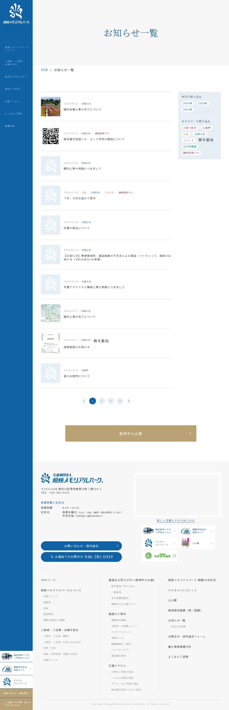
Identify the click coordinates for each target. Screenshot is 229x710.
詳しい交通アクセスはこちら (176, 520)
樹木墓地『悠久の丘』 (123, 586)
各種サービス (50, 660)
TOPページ (48, 580)
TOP (44, 70)
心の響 (196, 543)
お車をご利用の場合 (122, 671)
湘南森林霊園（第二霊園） (185, 610)
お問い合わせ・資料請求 (15, 693)
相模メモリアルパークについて (61, 590)
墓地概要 (48, 614)
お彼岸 (207, 127)
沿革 (45, 608)
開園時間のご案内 (121, 644)
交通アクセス (117, 665)
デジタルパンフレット (20, 682)
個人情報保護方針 (179, 646)
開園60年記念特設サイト (20, 668)
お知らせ (200, 134)
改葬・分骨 (49, 648)
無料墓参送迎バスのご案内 (126, 689)
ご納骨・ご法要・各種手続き (60, 630)
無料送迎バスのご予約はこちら (22, 656)
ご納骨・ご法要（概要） (56, 636)
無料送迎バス (191, 152)
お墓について (50, 596)
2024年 (187, 109)
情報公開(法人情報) (54, 620)
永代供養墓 (190, 146)
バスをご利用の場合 (122, 677)
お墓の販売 (190, 127)
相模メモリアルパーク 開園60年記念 (192, 580)
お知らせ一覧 (177, 620)
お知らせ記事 (178, 626)
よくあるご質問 (178, 656)
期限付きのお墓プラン (123, 604)
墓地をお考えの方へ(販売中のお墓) (132, 580)
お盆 (186, 134)
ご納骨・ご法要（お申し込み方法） (63, 642)
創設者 (47, 602)
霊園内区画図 (118, 620)
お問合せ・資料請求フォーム (187, 636)
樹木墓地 (206, 139)
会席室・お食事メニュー (124, 626)
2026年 (187, 103)
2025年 (202, 103)
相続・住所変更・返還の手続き (60, 654)
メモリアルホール (121, 631)
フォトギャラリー (121, 649)
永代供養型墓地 (120, 598)
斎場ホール (117, 637)
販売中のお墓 (130, 433)
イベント (188, 140)
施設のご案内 (117, 614)
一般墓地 (116, 592)
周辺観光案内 (118, 655)
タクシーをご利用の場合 (124, 683)
